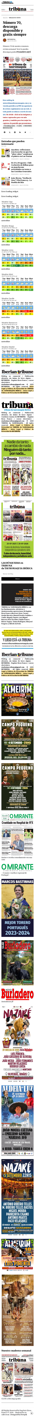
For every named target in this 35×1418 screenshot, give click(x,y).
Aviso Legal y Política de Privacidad (17, 387)
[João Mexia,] (5, 181)
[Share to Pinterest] (14, 132)
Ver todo (3, 146)
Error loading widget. (9, 191)
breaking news (15, 18)
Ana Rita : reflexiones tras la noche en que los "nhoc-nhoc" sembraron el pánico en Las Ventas (22, 153)
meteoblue (5, 221)
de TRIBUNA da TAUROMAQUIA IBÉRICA (17, 390)
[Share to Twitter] (9, 132)
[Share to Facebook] (4, 132)
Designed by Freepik (18, 1415)
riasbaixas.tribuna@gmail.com (12, 384)
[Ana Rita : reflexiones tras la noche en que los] (5, 153)
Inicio (5, 18)
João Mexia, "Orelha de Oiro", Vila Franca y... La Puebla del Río (21, 180)
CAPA (20, 126)
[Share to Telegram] (25, 132)
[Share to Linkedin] (20, 132)
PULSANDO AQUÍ (23, 52)
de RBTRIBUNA (23, 393)
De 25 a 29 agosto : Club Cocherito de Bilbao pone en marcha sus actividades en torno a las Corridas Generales (22, 167)
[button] (30, 132)
